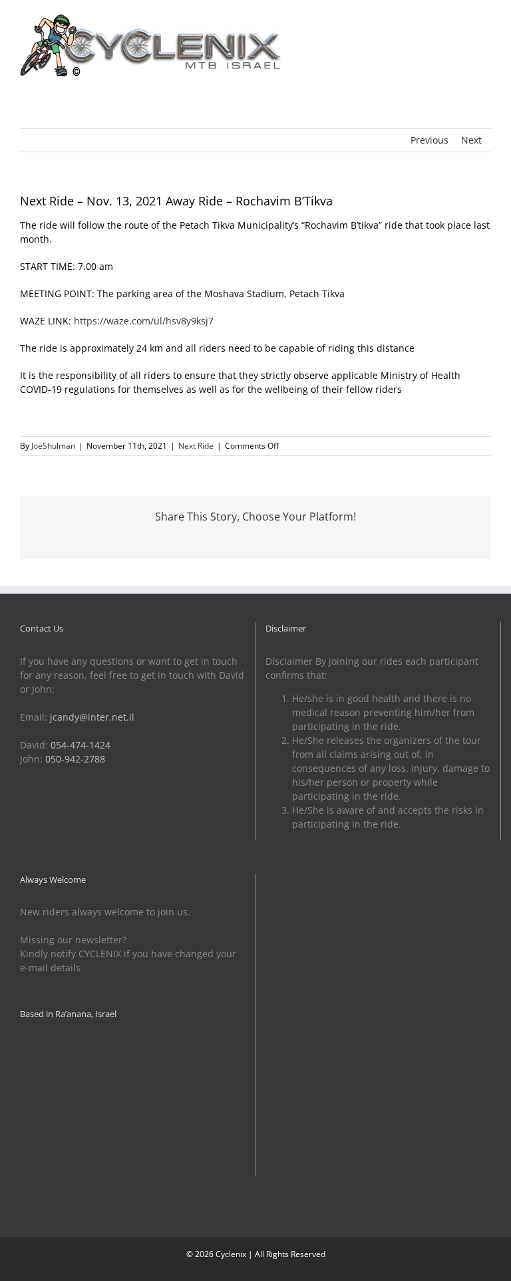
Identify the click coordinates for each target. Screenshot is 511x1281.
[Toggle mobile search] (461, 20)
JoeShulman (53, 445)
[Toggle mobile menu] (485, 20)
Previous (429, 140)
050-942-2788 (75, 759)
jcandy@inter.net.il (92, 717)
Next (471, 140)
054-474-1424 (80, 745)
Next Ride (196, 445)
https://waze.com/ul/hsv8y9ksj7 (144, 320)
